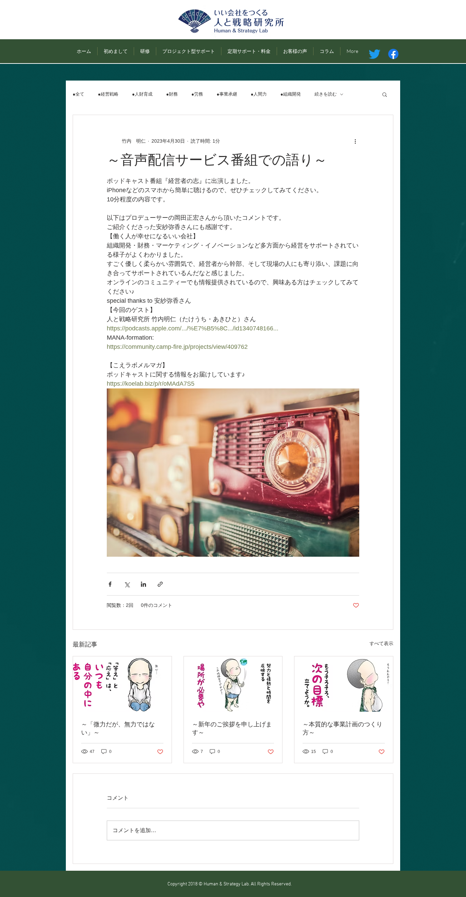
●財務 (172, 94)
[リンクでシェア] (160, 584)
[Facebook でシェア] (110, 584)
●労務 (197, 94)
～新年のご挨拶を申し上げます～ (232, 729)
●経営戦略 (108, 94)
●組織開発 (290, 94)
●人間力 (259, 94)
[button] (384, 94)
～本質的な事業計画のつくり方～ (342, 729)
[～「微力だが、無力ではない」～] (122, 684)
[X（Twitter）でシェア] (126, 584)
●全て (78, 94)
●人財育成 (142, 94)
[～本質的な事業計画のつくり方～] (343, 684)
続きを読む (326, 94)
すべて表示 (381, 643)
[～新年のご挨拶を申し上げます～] (233, 684)
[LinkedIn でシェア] (143, 584)
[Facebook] (393, 54)
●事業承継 (227, 94)
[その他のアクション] (355, 141)
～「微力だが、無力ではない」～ (118, 729)
